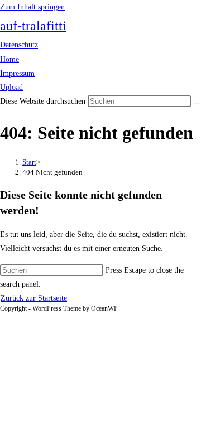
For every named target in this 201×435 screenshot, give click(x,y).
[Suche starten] (197, 104)
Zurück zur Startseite (34, 298)
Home (9, 59)
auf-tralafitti (33, 25)
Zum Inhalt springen (32, 7)
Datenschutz (19, 45)
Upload (11, 87)
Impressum (17, 73)
